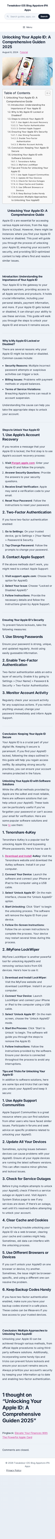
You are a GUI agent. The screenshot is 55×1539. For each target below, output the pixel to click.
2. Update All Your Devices (29, 178)
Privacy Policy (13, 1470)
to (9, 825)
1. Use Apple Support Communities (32, 174)
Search (44, 16)
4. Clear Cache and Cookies (29, 184)
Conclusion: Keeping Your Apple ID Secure (30, 149)
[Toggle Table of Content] (46, 93)
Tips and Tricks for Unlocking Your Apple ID (29, 170)
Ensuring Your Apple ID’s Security (30, 131)
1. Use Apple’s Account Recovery (32, 122)
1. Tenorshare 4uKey (26, 161)
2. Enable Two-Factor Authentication (27, 140)
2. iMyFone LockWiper (27, 165)
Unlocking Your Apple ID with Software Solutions (27, 156)
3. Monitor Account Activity (30, 144)
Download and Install (18, 855)
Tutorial (24, 52)
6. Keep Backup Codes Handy (30, 193)
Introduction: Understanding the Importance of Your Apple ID (28, 107)
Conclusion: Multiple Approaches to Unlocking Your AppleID (29, 199)
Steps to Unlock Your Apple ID (27, 119)
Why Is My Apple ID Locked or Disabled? (27, 114)
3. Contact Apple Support (28, 128)
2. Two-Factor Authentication (30, 125)
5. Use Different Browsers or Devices (30, 189)
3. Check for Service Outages (30, 181)
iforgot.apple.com (23, 462)
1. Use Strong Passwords (28, 135)
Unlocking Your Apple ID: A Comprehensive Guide (22, 99)
